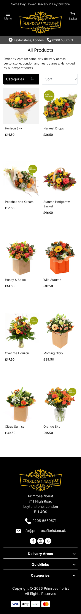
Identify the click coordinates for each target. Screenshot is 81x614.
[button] (40, 553)
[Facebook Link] (33, 540)
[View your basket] (73, 15)
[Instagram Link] (41, 540)
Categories (15, 79)
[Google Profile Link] (48, 540)
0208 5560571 (62, 40)
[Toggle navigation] (8, 16)
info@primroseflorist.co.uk (44, 530)
